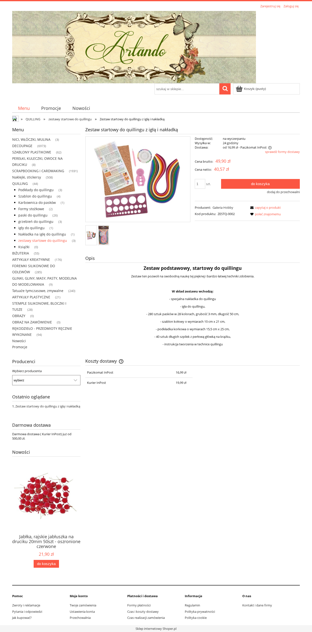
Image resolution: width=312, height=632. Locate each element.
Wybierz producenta (27, 371)
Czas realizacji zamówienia (146, 617)
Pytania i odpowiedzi (27, 611)
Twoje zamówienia (83, 605)
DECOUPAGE (22, 145)
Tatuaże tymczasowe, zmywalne (37, 290)
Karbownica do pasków (37, 202)
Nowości (19, 341)
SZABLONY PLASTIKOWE (31, 152)
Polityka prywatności (200, 611)
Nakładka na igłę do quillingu (42, 234)
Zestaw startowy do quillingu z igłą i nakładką (47, 406)
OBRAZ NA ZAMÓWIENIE (32, 322)
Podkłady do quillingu (36, 190)
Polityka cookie (196, 617)
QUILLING (20, 183)
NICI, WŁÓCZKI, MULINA (31, 139)
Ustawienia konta (82, 611)
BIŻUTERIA (20, 253)
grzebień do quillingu (35, 221)
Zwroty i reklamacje (26, 605)
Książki (23, 247)
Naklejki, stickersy (26, 177)
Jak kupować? (22, 617)
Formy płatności (139, 605)
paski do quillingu (33, 215)
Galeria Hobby (223, 207)
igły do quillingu (31, 228)
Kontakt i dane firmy (257, 605)
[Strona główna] (134, 46)
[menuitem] (23, 108)
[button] (265, 207)
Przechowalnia (80, 617)
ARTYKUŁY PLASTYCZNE (31, 297)
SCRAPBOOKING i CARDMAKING (38, 171)
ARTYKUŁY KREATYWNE (31, 259)
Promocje (19, 347)
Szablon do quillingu (35, 196)
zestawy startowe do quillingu (42, 240)
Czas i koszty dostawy (143, 611)
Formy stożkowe (31, 209)
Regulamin (192, 605)
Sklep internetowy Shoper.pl (156, 628)
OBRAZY (18, 315)
